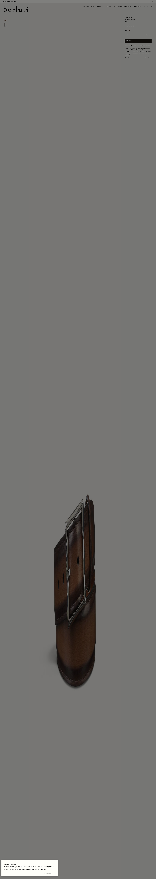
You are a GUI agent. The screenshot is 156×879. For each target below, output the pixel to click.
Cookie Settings (47, 873)
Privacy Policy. (43, 869)
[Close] (55, 862)
